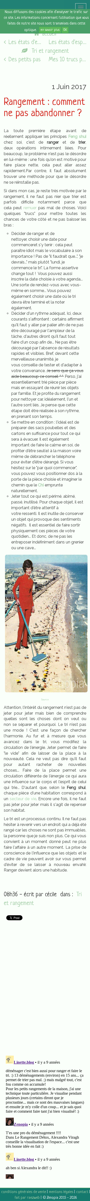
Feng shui (77, 136)
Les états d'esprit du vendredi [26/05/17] (24, 43)
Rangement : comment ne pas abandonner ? (44, 108)
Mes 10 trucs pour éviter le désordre (67, 60)
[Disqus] (45, 985)
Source (45, 699)
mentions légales (61, 1192)
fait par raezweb (27, 1198)
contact (82, 1192)
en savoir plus (50, 30)
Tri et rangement (49, 51)
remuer (30, 207)
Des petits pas (24, 60)
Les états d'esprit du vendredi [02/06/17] (67, 43)
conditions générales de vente (23, 1192)
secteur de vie (23, 798)
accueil (49, 34)
